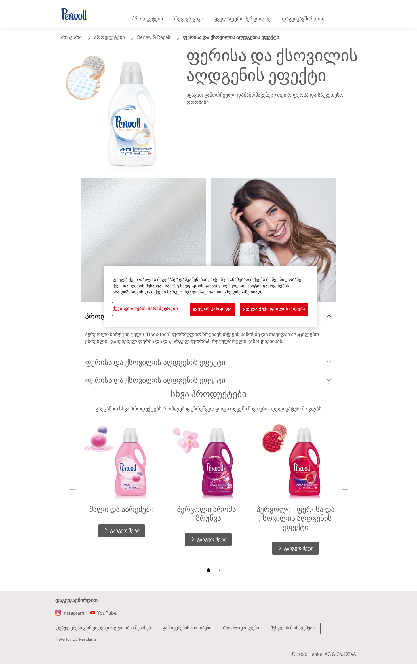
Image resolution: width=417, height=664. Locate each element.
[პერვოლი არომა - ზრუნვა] (208, 489)
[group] (208, 499)
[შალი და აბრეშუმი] (121, 489)
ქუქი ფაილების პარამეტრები (145, 308)
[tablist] (208, 570)
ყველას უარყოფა (212, 309)
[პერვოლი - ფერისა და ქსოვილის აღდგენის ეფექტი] (295, 489)
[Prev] (72, 489)
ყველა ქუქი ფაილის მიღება (274, 309)
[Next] (345, 489)
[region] (210, 296)
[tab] (208, 570)
